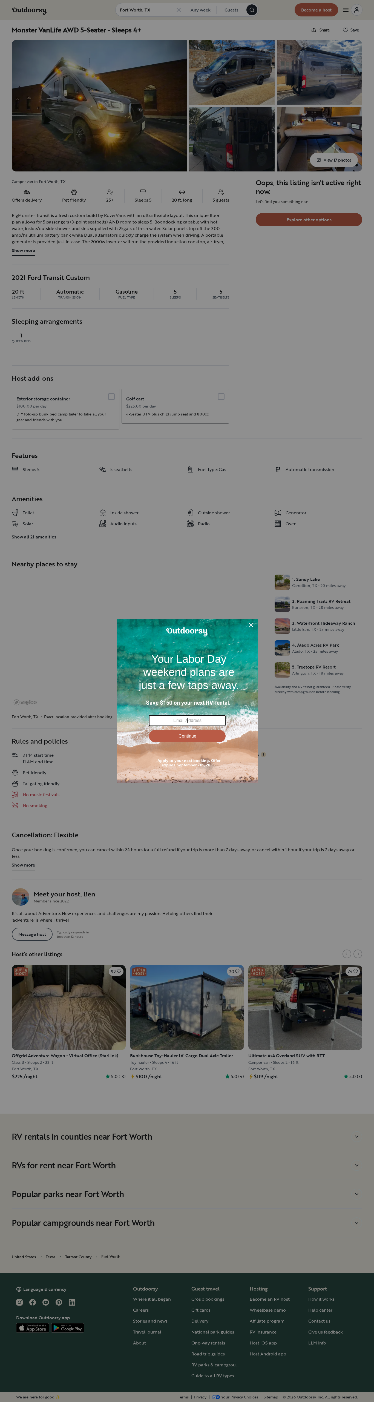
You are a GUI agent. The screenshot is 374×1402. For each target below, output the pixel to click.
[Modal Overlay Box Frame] (187, 701)
